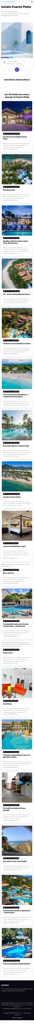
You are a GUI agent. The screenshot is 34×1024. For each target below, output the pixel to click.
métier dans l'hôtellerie (25, 1008)
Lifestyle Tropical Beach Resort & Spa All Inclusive (17, 756)
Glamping (17, 1007)
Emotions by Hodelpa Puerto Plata (15, 138)
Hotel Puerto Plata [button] (9, 1)
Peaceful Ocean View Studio (15, 861)
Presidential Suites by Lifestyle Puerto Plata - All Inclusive (16, 625)
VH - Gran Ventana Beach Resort (16, 294)
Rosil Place (7, 704)
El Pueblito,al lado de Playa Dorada (14, 809)
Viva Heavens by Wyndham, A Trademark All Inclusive (15, 396)
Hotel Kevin (8, 653)
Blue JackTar (8, 573)
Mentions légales (17, 1018)
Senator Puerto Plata (12, 497)
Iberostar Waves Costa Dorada (16, 446)
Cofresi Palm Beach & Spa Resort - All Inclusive (16, 912)
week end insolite (26, 1005)
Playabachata (9, 190)
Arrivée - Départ (12, 61)
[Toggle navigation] (32, 2)
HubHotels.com (19, 1013)
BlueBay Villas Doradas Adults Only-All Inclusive (15, 242)
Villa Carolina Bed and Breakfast (16, 964)
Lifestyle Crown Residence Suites (17, 343)
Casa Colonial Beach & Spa (14, 546)
